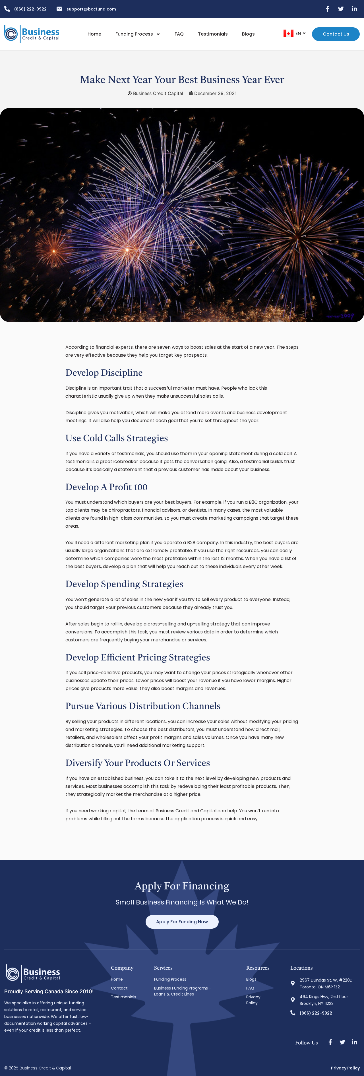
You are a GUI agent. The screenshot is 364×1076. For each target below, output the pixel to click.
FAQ (179, 34)
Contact (119, 988)
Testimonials (213, 34)
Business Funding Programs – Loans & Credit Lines (183, 991)
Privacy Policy (253, 1000)
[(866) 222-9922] (7, 9)
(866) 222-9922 (30, 9)
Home (94, 34)
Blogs (248, 34)
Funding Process (134, 34)
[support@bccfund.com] (59, 9)
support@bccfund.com (91, 9)
